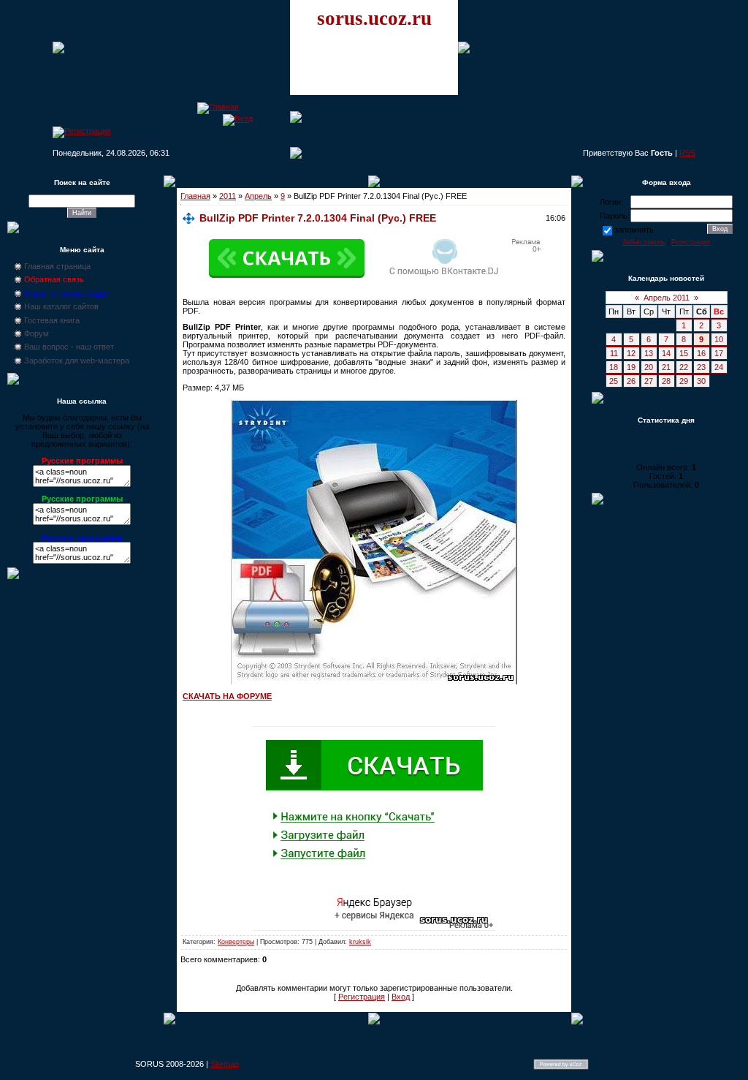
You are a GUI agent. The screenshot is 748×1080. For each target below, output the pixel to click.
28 (666, 381)
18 (613, 367)
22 (683, 367)
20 (648, 367)
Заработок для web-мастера (76, 360)
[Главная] (218, 106)
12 (631, 353)
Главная (195, 196)
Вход (401, 996)
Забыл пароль (643, 242)
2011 (227, 196)
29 (683, 381)
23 (701, 367)
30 (701, 381)
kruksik (360, 941)
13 (648, 353)
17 (718, 353)
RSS (687, 152)
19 (631, 367)
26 (631, 381)
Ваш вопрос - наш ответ (69, 346)
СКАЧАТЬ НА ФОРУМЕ (227, 696)
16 (701, 353)
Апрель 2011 (667, 297)
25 (613, 381)
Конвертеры (236, 941)
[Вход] (238, 118)
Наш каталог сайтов (61, 306)
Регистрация (361, 996)
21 (666, 367)
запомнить (634, 229)
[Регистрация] (82, 130)
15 (683, 353)
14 (666, 353)
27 (648, 381)
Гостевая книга (52, 320)
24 (718, 367)
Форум (36, 333)
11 (614, 353)
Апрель (258, 196)
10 (718, 339)
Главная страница (57, 266)
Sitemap (224, 1064)
